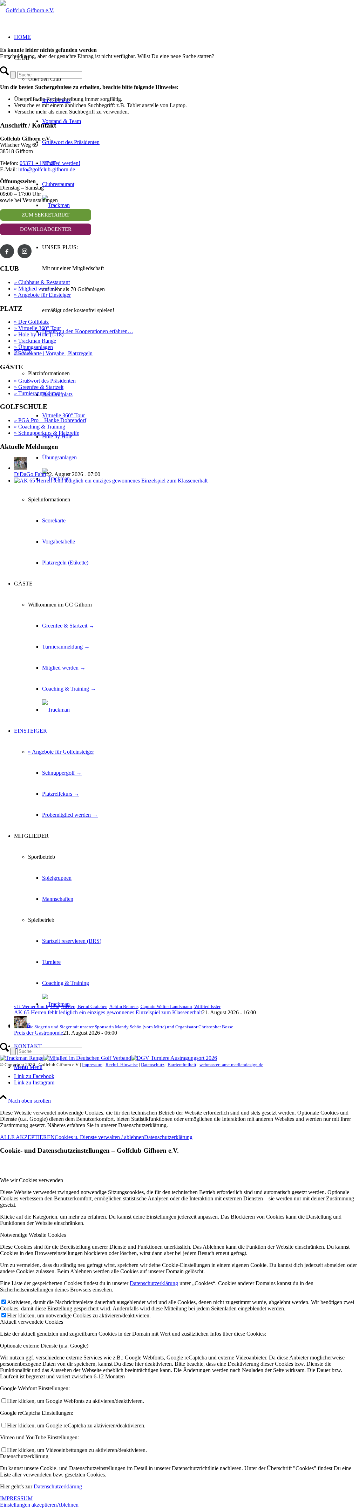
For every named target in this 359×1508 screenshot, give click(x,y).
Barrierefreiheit (182, 1064)
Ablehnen (68, 1505)
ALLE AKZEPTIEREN (27, 1137)
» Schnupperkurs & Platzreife (46, 433)
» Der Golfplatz (31, 322)
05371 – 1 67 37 (38, 163)
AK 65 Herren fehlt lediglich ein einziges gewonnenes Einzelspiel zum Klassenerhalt (108, 1012)
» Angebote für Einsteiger (42, 295)
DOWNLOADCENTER (46, 229)
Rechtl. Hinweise (122, 1064)
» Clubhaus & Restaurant (42, 282)
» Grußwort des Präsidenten (45, 381)
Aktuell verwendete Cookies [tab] (31, 1322)
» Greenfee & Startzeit (38, 387)
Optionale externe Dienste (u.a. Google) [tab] (44, 1346)
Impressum (92, 1064)
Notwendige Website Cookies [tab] (33, 1235)
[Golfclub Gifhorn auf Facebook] (7, 251)
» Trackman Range (35, 341)
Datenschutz (152, 1064)
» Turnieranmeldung (36, 393)
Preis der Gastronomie (38, 1033)
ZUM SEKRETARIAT (45, 215)
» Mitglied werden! (35, 289)
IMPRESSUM (16, 1498)
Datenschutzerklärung (168, 1137)
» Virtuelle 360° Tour (37, 328)
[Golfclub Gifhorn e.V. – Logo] (27, 10)
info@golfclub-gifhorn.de (46, 169)
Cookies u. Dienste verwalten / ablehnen (99, 1137)
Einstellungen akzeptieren (28, 1505)
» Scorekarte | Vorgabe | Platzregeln (53, 353)
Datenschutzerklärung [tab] (24, 1456)
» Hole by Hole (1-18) (38, 334)
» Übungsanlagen (33, 347)
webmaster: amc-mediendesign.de (231, 1064)
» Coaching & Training (39, 427)
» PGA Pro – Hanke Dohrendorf (50, 420)
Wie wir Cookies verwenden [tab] (31, 1180)
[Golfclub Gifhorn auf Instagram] (25, 251)
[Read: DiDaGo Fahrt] (20, 468)
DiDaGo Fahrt (30, 474)
